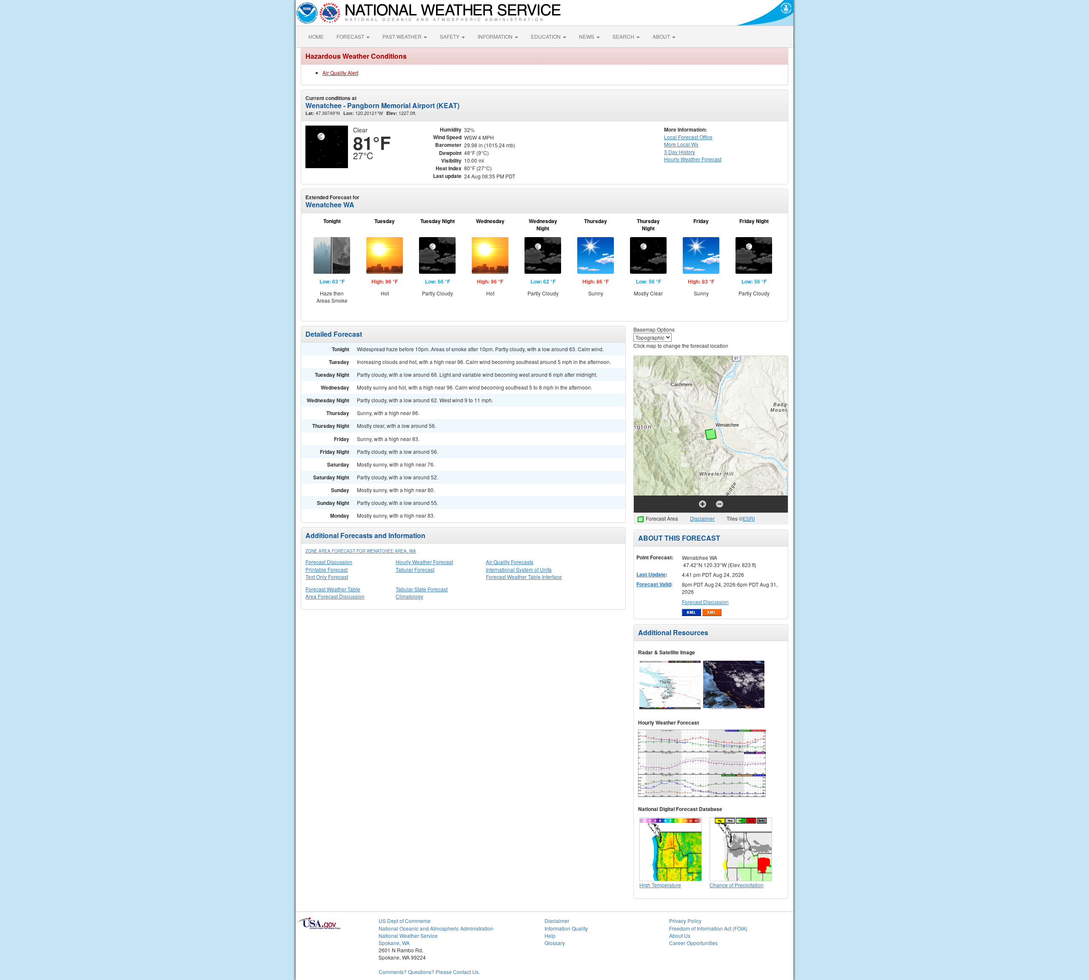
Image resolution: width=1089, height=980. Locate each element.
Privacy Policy (685, 920)
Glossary (554, 942)
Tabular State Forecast (422, 589)
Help (550, 935)
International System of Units (519, 569)
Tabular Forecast (415, 569)
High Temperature (660, 884)
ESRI (749, 518)
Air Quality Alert (340, 72)
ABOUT (662, 36)
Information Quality (566, 928)
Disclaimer (702, 518)
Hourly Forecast (692, 159)
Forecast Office (688, 136)
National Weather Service (408, 935)
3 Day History (679, 151)
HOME (316, 36)
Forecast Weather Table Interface (524, 576)
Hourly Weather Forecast (424, 561)
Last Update (651, 574)
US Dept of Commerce (404, 920)
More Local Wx (681, 144)
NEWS (587, 36)
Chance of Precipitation (737, 884)
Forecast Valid (653, 584)
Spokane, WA (394, 942)
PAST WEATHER (402, 36)
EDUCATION (546, 36)
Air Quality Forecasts (509, 561)
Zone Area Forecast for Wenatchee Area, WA (360, 551)
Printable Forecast (326, 569)
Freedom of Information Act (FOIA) (708, 928)
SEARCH (624, 36)
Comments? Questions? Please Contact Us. (429, 971)
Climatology (409, 596)
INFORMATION (496, 36)
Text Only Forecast (326, 576)
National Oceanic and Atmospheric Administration (436, 928)
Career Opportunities (693, 942)
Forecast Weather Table (332, 589)
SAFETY (450, 36)
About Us (679, 935)
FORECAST (350, 36)
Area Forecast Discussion (335, 596)
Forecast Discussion (328, 561)
